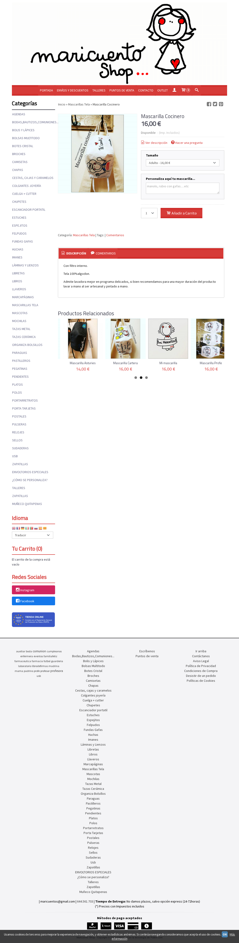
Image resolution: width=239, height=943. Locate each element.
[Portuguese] (31, 529)
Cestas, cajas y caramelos (32, 178)
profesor (45, 671)
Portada (46, 90)
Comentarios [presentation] (105, 253)
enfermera (26, 656)
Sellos (17, 440)
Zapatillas (20, 464)
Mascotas (20, 313)
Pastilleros (21, 361)
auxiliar (20, 651)
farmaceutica (22, 661)
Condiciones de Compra (201, 671)
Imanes (17, 257)
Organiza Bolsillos (27, 345)
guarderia (57, 661)
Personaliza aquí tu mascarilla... (170, 179)
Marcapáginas (23, 297)
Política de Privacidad (201, 666)
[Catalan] (45, 529)
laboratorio (24, 666)
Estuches (19, 217)
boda (29, 651)
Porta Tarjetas (24, 408)
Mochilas (19, 321)
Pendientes (20, 376)
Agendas (18, 114)
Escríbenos (147, 651)
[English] (14, 529)
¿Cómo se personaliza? (30, 480)
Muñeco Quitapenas (27, 504)
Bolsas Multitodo (26, 138)
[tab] (73, 253)
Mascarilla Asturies (83, 362)
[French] (18, 529)
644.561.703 (85, 901)
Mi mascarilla (168, 362)
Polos (17, 392)
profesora (56, 671)
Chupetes (19, 201)
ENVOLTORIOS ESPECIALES (30, 472)
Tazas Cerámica (24, 337)
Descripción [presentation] (76, 253)
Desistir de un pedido (201, 676)
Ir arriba (201, 651)
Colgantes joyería (26, 186)
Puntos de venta (121, 90)
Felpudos (19, 233)
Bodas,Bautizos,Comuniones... (33, 122)
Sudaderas (20, 448)
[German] (23, 529)
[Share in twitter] (215, 104)
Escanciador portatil (28, 209)
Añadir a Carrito (184, 213)
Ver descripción (156, 143)
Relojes (18, 432)
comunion (39, 651)
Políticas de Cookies (201, 680)
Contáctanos (201, 656)
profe (37, 671)
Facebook (27, 601)
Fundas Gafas (22, 241)
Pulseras (19, 424)
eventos (38, 656)
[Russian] (36, 529)
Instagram (27, 590)
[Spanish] (40, 529)
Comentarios (115, 235)
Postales (19, 416)
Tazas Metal (21, 329)
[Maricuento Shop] (119, 43)
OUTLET (162, 90)
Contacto (145, 90)
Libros (17, 281)
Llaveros (19, 289)
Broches (18, 154)
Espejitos (19, 225)
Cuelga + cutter (24, 194)
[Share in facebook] (209, 104)
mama (19, 671)
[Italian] (27, 529)
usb (39, 676)
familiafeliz (50, 656)
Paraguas (19, 353)
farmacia (37, 661)
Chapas (17, 170)
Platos (17, 384)
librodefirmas (40, 666)
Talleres (98, 90)
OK (225, 934)
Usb (15, 456)
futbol (47, 661)
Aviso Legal (201, 661)
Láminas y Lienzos (25, 265)
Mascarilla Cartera (125, 362)
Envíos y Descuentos (72, 90)
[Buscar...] (196, 90)
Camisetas (20, 162)
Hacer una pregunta (189, 143)
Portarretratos (25, 400)
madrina (54, 666)
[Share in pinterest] (221, 104)
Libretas (18, 273)
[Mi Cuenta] (174, 90)
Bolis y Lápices (23, 130)
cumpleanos (54, 651)
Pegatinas (19, 368)
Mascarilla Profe (211, 362)
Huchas (17, 249)
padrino (28, 671)
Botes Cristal (22, 146)
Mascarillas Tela (25, 305)
